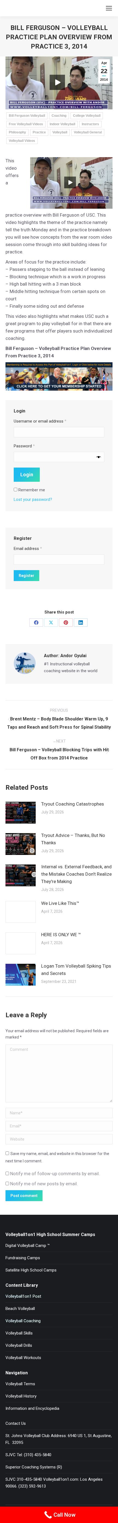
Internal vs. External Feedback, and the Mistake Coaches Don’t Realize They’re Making (76, 874)
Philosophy (17, 132)
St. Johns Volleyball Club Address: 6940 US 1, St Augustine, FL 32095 (58, 1439)
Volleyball (59, 132)
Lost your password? (33, 499)
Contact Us (15, 1423)
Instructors (90, 124)
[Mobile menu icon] (109, 8)
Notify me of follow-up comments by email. (55, 1173)
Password (24, 446)
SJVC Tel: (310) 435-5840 (28, 1454)
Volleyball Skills (19, 1333)
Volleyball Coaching (23, 1320)
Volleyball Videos (22, 141)
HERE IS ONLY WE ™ (61, 934)
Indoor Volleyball (62, 124)
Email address (28, 548)
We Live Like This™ (60, 903)
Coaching (59, 116)
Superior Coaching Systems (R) (33, 1467)
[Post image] (20, 813)
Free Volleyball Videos (26, 124)
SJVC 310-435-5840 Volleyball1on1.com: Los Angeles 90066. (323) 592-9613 (54, 1483)
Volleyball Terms (20, 1383)
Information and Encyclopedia (32, 1408)
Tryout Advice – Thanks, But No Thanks (73, 839)
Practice (39, 132)
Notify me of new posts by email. (44, 1183)
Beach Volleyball (20, 1308)
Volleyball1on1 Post (23, 1296)
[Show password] (98, 457)
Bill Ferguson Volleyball (27, 116)
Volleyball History (20, 1396)
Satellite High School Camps (31, 1270)
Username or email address (40, 421)
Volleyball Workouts (23, 1357)
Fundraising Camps (22, 1257)
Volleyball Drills (18, 1345)
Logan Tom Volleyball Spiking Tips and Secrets (76, 969)
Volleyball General (88, 132)
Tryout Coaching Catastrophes (72, 804)
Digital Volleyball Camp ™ (27, 1245)
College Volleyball (86, 116)
